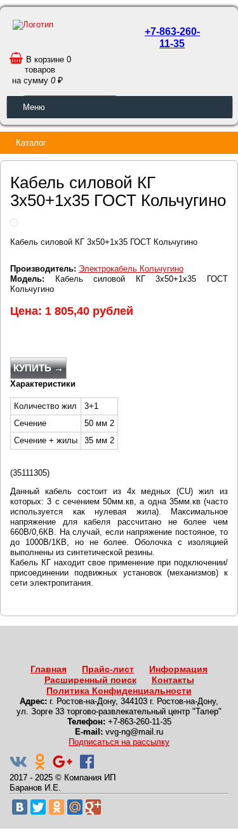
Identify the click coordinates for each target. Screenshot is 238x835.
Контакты (173, 680)
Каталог (31, 143)
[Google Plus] (93, 807)
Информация (178, 669)
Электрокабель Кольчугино (131, 268)
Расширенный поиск (90, 680)
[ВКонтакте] (19, 807)
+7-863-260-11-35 (172, 37)
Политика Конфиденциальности (119, 691)
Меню (34, 107)
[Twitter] (38, 807)
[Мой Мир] (75, 807)
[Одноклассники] (56, 807)
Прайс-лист (108, 669)
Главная (48, 669)
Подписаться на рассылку (119, 742)
